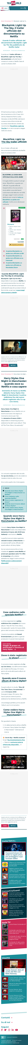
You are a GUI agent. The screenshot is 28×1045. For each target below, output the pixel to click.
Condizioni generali (6, 1040)
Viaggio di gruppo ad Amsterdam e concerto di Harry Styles (13, 647)
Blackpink (10, 224)
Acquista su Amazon (17, 244)
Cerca (22, 8)
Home (2, 21)
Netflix (13, 365)
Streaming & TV (9, 21)
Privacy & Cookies (16, 1040)
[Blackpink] (15, 216)
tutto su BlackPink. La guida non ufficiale (13, 199)
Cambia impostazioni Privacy (8, 1041)
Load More (14, 833)
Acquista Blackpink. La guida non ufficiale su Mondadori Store (14, 265)
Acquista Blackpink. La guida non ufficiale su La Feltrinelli (14, 258)
